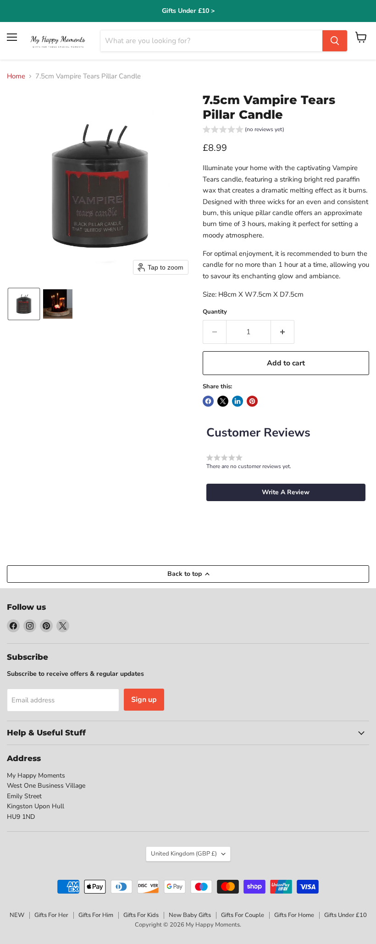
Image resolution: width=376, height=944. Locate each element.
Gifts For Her (51, 915)
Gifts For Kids (141, 915)
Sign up (144, 700)
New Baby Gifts (190, 915)
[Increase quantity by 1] (282, 332)
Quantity (215, 312)
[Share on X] (222, 401)
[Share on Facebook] (208, 401)
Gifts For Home (294, 915)
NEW (17, 915)
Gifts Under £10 (345, 915)
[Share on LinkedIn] (237, 401)
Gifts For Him (95, 915)
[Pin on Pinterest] (252, 401)
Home (16, 76)
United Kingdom (184, 854)
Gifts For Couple (242, 915)
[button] (23, 304)
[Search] (334, 40)
